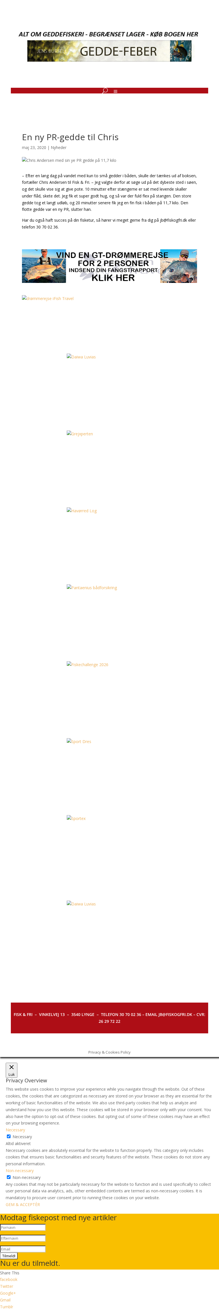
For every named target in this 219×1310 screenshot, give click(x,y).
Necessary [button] (15, 1130)
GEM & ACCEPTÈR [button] (23, 1204)
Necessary (22, 1136)
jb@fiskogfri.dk (173, 220)
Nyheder (58, 147)
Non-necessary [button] (20, 1170)
